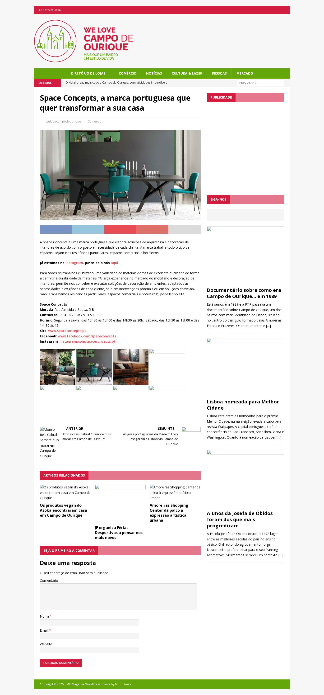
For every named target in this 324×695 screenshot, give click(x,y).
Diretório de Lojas (88, 73)
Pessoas (219, 73)
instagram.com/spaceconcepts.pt (88, 341)
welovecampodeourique (63, 121)
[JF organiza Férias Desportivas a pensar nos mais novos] (120, 520)
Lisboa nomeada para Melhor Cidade (243, 404)
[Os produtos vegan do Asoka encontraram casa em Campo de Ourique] (65, 498)
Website (46, 644)
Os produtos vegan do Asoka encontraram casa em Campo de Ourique (63, 510)
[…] (268, 325)
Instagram (74, 262)
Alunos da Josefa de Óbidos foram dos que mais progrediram (240, 519)
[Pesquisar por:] (260, 82)
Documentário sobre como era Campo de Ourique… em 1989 (244, 293)
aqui (114, 262)
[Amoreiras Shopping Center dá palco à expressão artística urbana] (175, 498)
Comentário (49, 580)
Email (44, 630)
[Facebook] (286, 10)
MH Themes (123, 684)
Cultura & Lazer (187, 73)
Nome (45, 616)
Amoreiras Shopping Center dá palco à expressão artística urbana (169, 513)
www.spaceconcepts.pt (67, 330)
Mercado (244, 73)
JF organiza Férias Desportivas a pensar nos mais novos (119, 532)
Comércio (127, 73)
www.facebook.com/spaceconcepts (87, 336)
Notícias (154, 73)
